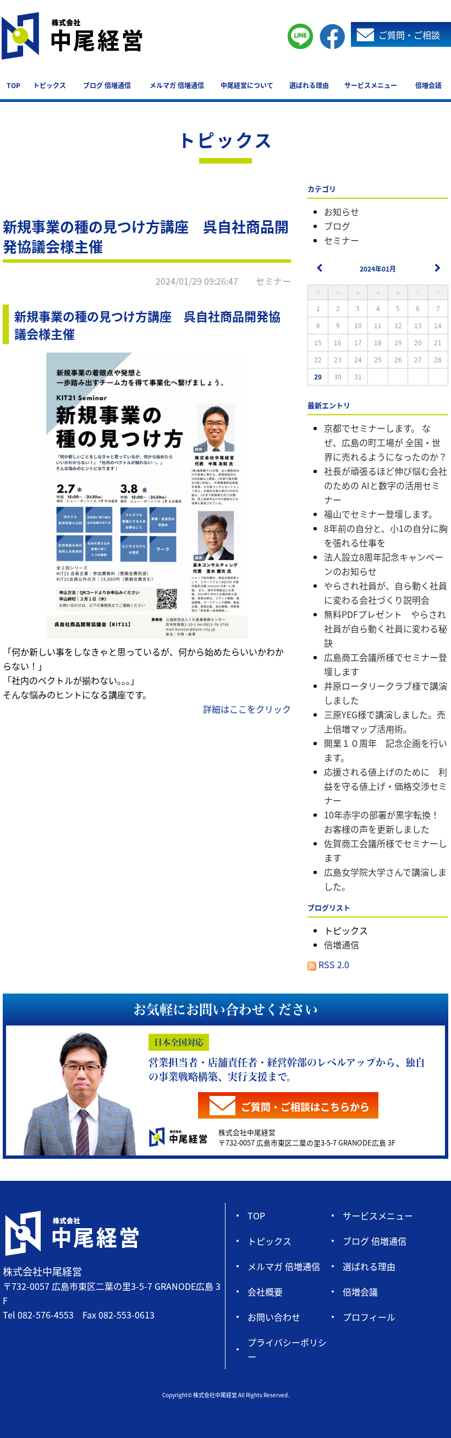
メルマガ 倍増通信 (177, 85)
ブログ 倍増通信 (107, 85)
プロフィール (369, 1316)
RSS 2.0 (332, 964)
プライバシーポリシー (287, 1349)
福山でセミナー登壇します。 (380, 513)
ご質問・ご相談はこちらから (305, 1106)
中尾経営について (247, 85)
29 (318, 376)
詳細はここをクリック (247, 708)
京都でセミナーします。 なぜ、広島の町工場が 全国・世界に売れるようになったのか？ (385, 442)
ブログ (337, 225)
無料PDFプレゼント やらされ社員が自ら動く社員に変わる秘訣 (385, 628)
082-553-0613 (126, 1314)
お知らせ (341, 211)
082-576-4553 (46, 1314)
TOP (13, 85)
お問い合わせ (274, 1316)
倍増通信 (341, 944)
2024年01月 (378, 268)
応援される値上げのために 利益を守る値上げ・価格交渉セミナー (385, 786)
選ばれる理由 (309, 85)
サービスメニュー (370, 85)
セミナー (341, 240)
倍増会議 (428, 85)
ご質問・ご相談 (409, 34)
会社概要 (265, 1291)
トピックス (49, 85)
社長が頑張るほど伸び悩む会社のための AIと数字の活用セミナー (385, 485)
